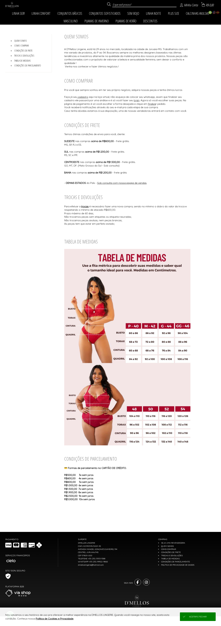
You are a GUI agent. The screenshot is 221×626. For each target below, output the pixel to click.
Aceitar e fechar (198, 616)
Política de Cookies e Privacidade (54, 618)
